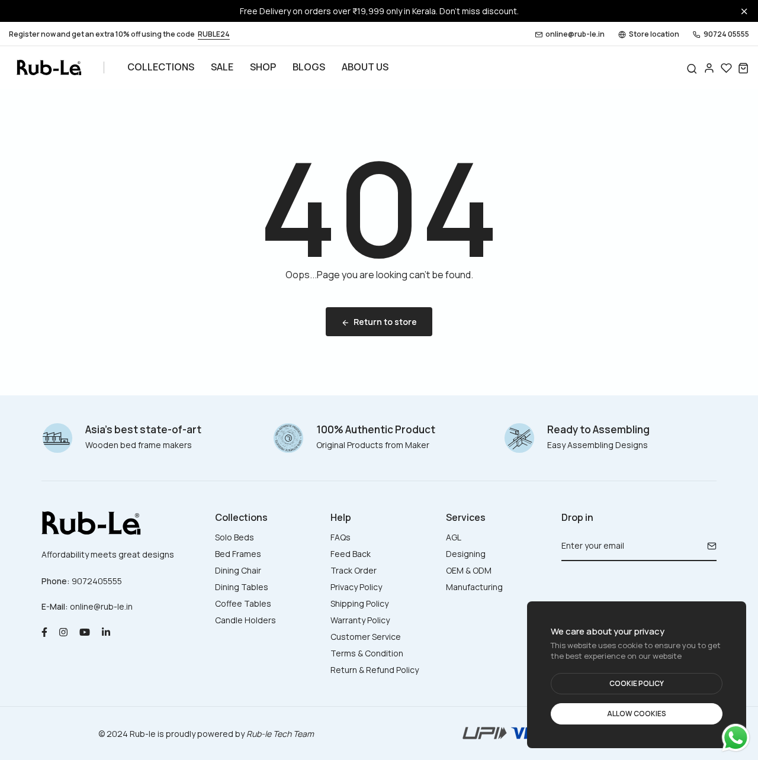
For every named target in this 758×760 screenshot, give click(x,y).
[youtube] (84, 631)
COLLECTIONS (160, 66)
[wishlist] (726, 67)
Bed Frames (238, 553)
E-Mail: (54, 606)
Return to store (385, 321)
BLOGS (309, 66)
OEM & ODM (469, 570)
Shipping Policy (359, 603)
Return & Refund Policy (374, 669)
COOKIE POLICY (636, 683)
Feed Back (350, 553)
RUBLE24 (214, 34)
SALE (222, 66)
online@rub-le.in (575, 34)
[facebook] (44, 631)
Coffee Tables (243, 603)
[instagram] (63, 631)
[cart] (743, 67)
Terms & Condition (366, 653)
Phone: (55, 581)
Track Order (353, 570)
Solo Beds (234, 537)
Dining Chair (238, 570)
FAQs (340, 537)
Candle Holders (245, 620)
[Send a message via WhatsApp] (736, 738)
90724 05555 (726, 34)
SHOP (263, 66)
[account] (709, 67)
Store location (654, 34)
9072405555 (97, 581)
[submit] (707, 545)
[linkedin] (106, 631)
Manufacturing (474, 586)
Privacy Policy (356, 586)
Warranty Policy (360, 620)
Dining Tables (241, 586)
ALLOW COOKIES (636, 714)
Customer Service (365, 636)
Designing (466, 553)
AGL (453, 537)
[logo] (49, 67)
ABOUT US (365, 66)
